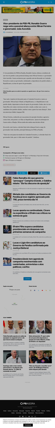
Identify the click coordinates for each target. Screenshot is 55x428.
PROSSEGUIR (28, 425)
